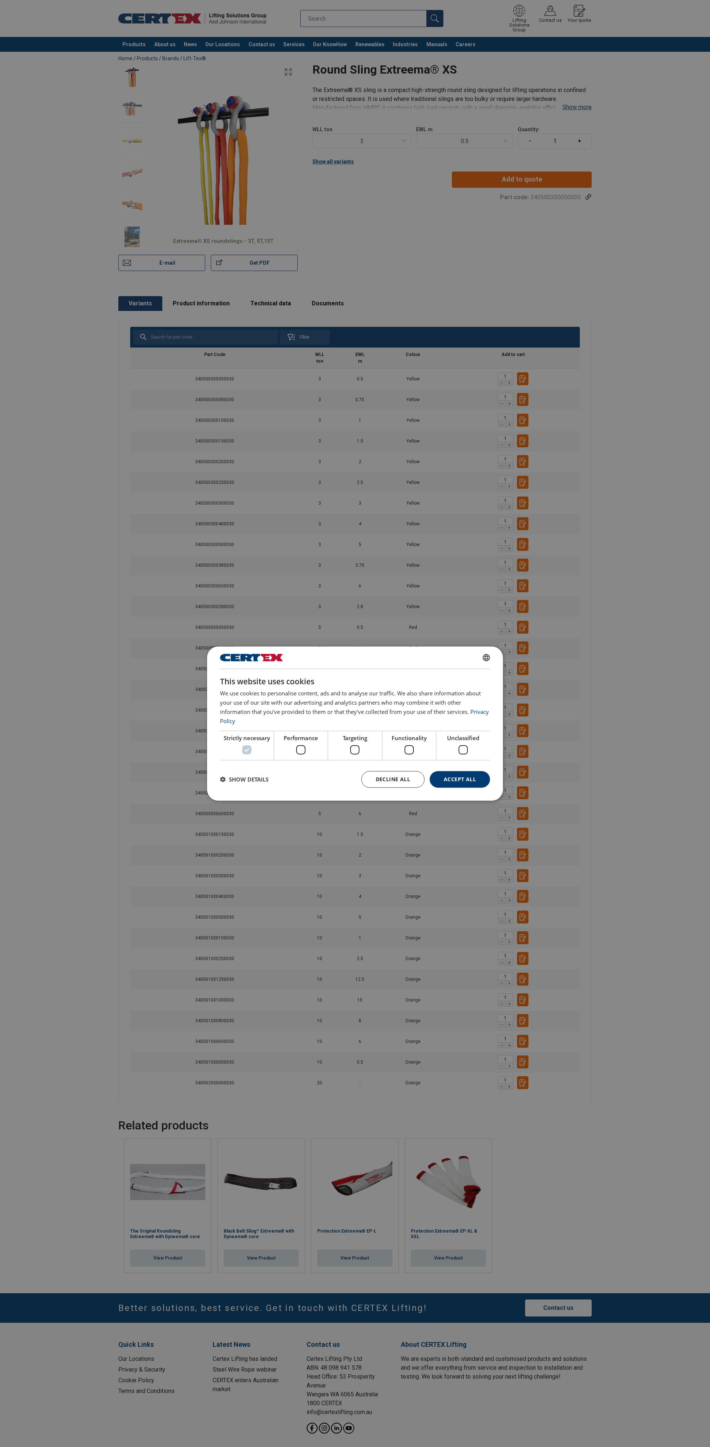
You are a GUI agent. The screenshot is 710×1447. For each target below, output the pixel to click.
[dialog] (355, 724)
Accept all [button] (460, 779)
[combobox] (486, 657)
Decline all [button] (393, 779)
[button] (244, 779)
